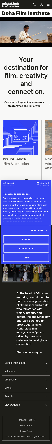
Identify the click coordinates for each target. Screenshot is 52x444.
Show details (37, 230)
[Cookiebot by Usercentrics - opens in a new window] (37, 184)
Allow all (26, 239)
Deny (26, 257)
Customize (24, 248)
